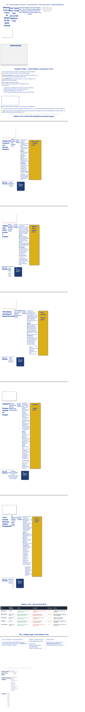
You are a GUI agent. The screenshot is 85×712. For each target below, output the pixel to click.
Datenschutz (11, 671)
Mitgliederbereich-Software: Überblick (14, 678)
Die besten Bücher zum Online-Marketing (14, 689)
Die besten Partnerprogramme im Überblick (14, 686)
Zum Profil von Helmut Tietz (8, 704)
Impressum (11, 670)
